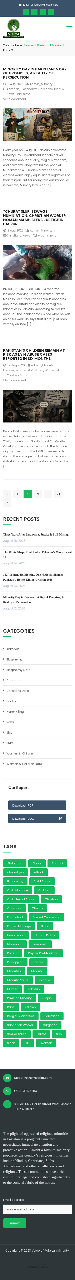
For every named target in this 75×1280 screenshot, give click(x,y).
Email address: (13, 1199)
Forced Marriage (19, 926)
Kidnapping (15, 962)
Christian (51, 899)
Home (28, 45)
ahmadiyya (15, 872)
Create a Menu (38, 1267)
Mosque (44, 980)
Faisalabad (15, 917)
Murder (12, 989)
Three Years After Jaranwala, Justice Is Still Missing (36, 534)
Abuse (36, 863)
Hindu (45, 926)
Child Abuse (42, 881)
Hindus (59, 89)
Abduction (14, 863)
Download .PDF (23, 805)
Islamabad (14, 944)
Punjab (47, 998)
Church (37, 908)
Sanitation (52, 1016)
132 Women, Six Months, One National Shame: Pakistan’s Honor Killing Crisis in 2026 (33, 577)
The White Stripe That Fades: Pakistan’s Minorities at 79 (37, 555)
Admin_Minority (41, 84)
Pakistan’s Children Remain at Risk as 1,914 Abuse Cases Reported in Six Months (34, 354)
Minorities (14, 971)
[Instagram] (51, 12)
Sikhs (26, 94)
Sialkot (41, 1034)
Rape (11, 1007)
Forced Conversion (46, 917)
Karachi (12, 953)
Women (46, 1043)
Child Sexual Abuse (21, 899)
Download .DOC (23, 818)
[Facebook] (26, 12)
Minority (37, 971)
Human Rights (45, 935)
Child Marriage (17, 890)
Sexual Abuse (16, 1034)
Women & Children (29, 370)
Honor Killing (15, 712)
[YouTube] (43, 12)
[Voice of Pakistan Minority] (13, 28)
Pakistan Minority (49, 45)
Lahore (38, 962)
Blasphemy (29, 89)
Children (44, 890)
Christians (45, 89)
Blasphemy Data (18, 670)
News (10, 94)
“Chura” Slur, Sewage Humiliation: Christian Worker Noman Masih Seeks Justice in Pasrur (34, 217)
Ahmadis (13, 89)
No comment (16, 99)
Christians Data (17, 691)
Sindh (11, 1043)
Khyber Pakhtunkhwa (43, 953)
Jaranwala (40, 944)
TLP (27, 1043)
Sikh (59, 1034)
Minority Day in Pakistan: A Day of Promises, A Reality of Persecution (35, 73)
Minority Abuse (18, 980)
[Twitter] (34, 12)
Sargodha (50, 1025)
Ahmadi (57, 863)
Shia (19, 94)
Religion (30, 1007)
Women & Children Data (24, 764)
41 (58, 494)
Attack (39, 872)
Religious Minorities (20, 1016)
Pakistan (34, 989)
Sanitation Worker (20, 1025)
